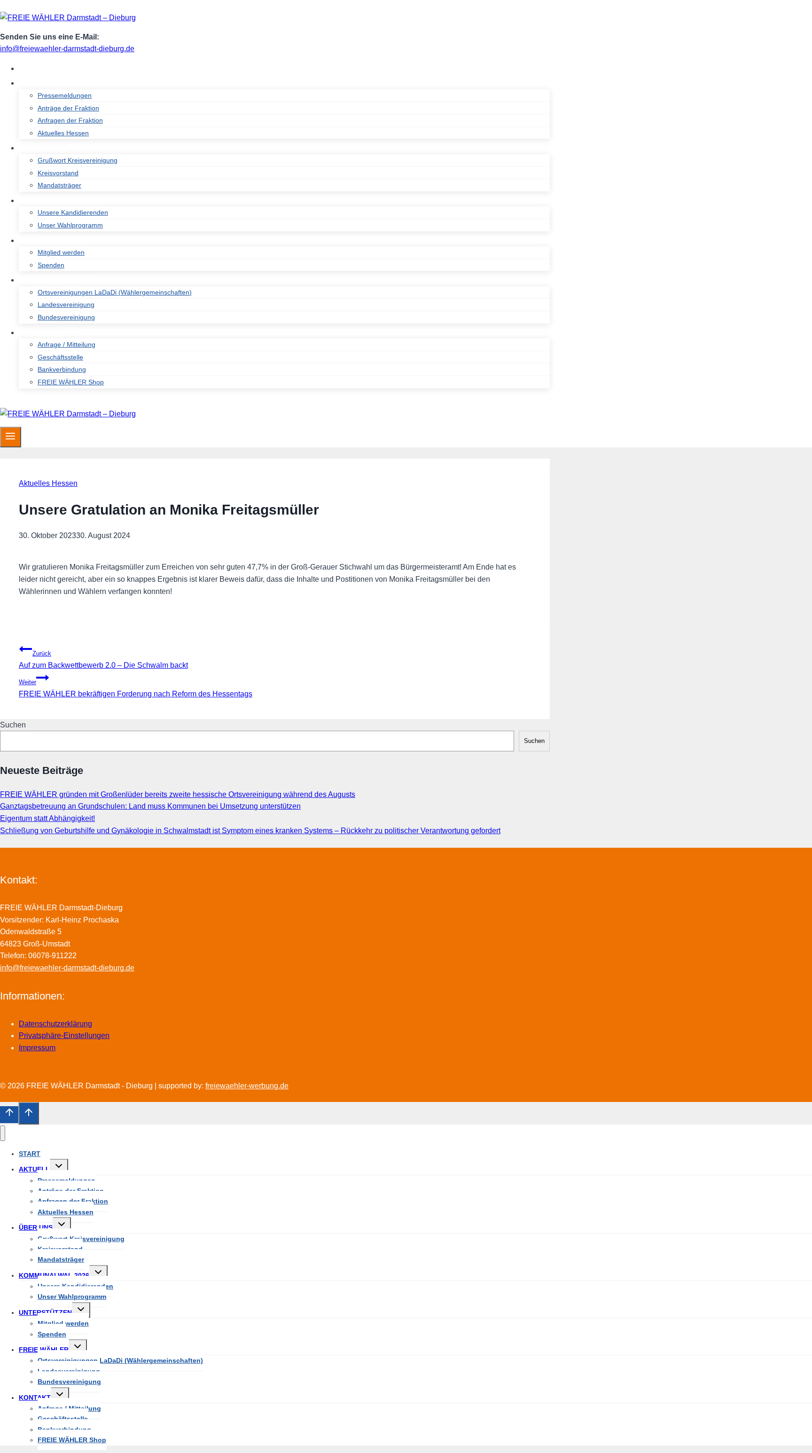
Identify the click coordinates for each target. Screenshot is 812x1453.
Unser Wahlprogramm (70, 225)
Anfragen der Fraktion (70, 120)
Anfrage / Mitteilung (66, 344)
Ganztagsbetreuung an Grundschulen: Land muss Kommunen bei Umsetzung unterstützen (150, 806)
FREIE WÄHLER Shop (71, 382)
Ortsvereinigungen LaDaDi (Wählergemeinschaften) (115, 292)
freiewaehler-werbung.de (247, 1086)
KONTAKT (35, 1397)
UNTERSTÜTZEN (45, 1312)
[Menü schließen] (2, 1133)
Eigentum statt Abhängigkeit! (47, 818)
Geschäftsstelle (60, 357)
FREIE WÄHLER (44, 1349)
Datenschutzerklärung (55, 1024)
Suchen (13, 725)
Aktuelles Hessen (63, 133)
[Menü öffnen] (10, 437)
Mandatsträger (59, 185)
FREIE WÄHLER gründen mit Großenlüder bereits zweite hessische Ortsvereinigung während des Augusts (177, 794)
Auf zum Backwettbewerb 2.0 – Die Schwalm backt (103, 659)
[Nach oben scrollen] (9, 1114)
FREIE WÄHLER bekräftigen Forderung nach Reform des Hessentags (135, 688)
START (39, 68)
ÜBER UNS (36, 1227)
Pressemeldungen (65, 95)
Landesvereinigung (66, 304)
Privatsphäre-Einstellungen (64, 1035)
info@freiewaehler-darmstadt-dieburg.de (67, 49)
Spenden (51, 265)
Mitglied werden (61, 252)
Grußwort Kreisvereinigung (77, 160)
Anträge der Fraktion (68, 108)
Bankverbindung (62, 369)
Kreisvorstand (58, 173)
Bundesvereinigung (66, 317)
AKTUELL (34, 1169)
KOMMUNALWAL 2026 (54, 1275)
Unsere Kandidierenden (73, 212)
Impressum (37, 1048)
